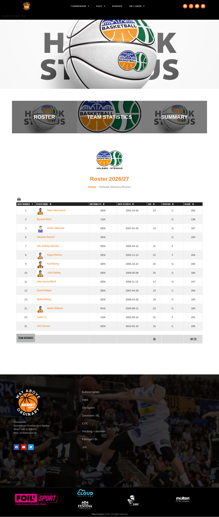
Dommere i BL (91, 415)
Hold (99, 6)
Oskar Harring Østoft (46, 281)
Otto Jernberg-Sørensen (48, 246)
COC (85, 423)
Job (84, 447)
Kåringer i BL (90, 439)
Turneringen (78, 6)
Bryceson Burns (44, 219)
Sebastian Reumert (46, 237)
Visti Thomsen (43, 326)
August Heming (54, 254)
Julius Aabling (54, 272)
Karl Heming (53, 263)
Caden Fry (41, 317)
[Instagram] (191, 6)
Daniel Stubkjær (44, 290)
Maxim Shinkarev (55, 308)
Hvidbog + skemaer (94, 431)
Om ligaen (135, 6)
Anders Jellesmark (55, 228)
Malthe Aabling (44, 299)
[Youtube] (197, 6)
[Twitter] (203, 6)
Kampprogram (90, 392)
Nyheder (117, 6)
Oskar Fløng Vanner (56, 210)
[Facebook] (185, 6)
